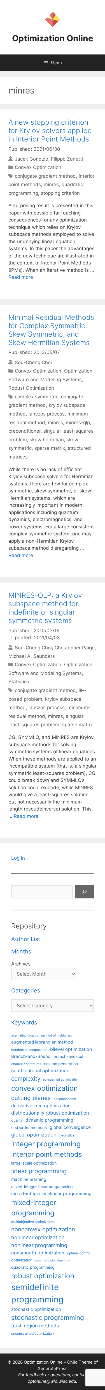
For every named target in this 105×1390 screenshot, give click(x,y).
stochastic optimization (36, 1309)
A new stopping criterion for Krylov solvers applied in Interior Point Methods (50, 130)
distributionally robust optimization (50, 1113)
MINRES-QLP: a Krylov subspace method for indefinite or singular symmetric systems (45, 608)
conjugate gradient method (45, 176)
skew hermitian (47, 439)
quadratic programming (33, 1267)
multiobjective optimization (33, 1222)
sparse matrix (49, 448)
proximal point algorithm (52, 1260)
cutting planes (31, 1097)
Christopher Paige (75, 647)
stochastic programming (47, 1317)
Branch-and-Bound (31, 1056)
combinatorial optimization (40, 1070)
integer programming (46, 1144)
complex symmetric (36, 397)
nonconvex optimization (43, 1229)
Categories (25, 990)
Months (21, 951)
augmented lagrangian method (42, 1042)
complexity (25, 1078)
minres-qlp (78, 422)
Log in (18, 858)
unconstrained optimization (32, 1333)
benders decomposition (29, 1050)
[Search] (84, 892)
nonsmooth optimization (37, 1253)
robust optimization (42, 1276)
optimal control (78, 1253)
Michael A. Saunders (31, 656)
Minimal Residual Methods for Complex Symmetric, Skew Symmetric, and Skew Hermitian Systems (51, 330)
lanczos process (47, 414)
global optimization (34, 1134)
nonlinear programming (39, 1245)
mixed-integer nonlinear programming (51, 1193)
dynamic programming (49, 1120)
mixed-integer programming (33, 1207)
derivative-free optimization (41, 1105)
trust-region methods (35, 1326)
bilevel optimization (71, 1049)
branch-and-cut (68, 1056)
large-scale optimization (34, 1163)
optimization (21, 1260)
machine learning (28, 1179)
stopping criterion (60, 193)
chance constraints (26, 1064)
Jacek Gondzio (31, 159)
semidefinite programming (37, 1293)
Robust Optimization (31, 388)
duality (17, 1120)
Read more (20, 277)
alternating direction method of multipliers (41, 1035)
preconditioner (24, 431)
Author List (25, 939)
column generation (61, 1063)
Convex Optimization (38, 167)
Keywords (24, 1022)
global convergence (70, 1127)
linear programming (39, 1171)
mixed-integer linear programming (42, 1186)
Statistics (18, 681)
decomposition (64, 1099)
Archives (21, 964)
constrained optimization (60, 1079)
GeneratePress (52, 1368)
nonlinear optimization (38, 1237)
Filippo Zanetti (67, 159)
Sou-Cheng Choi (33, 362)
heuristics (66, 1135)
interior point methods (46, 1154)
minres (51, 184)
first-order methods (29, 1127)
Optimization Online (52, 38)
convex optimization (44, 1088)
